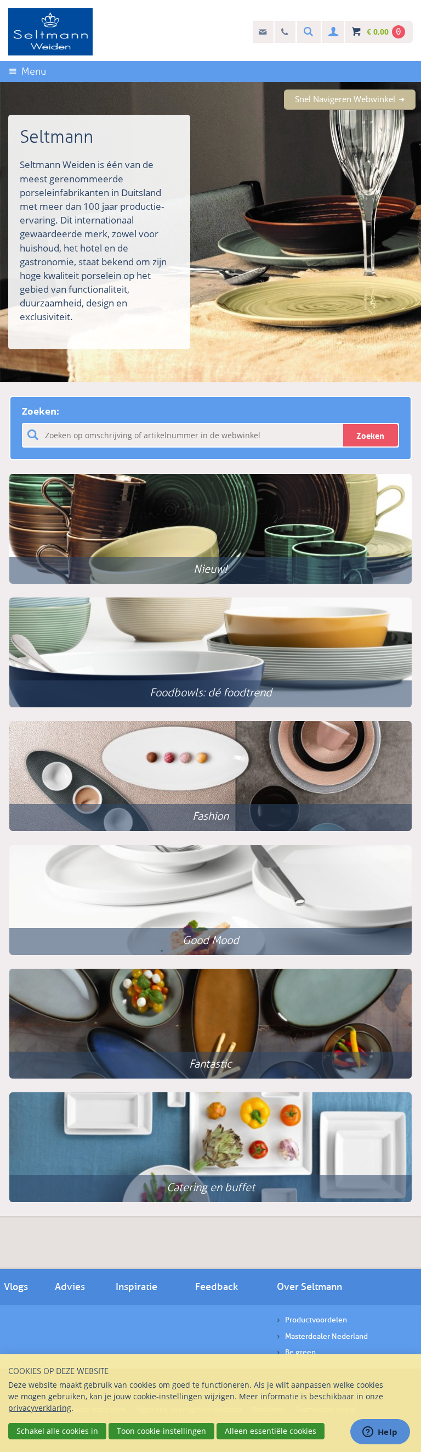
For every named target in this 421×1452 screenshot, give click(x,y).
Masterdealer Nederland (326, 1336)
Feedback (216, 1287)
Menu (33, 71)
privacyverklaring (39, 1408)
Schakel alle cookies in (57, 1431)
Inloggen (332, 32)
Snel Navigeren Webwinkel (345, 98)
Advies (70, 1287)
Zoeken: (40, 411)
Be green (300, 1352)
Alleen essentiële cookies (270, 1431)
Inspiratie (136, 1287)
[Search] (306, 32)
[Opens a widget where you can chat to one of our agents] (380, 1433)
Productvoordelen (316, 1320)
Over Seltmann (309, 1287)
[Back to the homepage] (50, 31)
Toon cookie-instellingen (161, 1431)
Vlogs (16, 1287)
